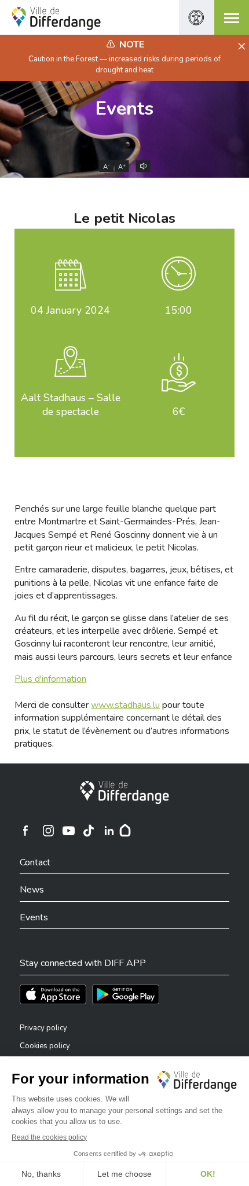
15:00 (178, 310)
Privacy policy (43, 1028)
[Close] (240, 47)
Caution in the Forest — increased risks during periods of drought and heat (124, 64)
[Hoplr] (125, 831)
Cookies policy (45, 1046)
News (32, 889)
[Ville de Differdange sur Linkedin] (109, 831)
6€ (179, 411)
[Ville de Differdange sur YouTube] (68, 831)
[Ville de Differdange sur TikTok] (88, 831)
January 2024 (70, 310)
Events (124, 108)
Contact (35, 862)
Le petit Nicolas (124, 218)
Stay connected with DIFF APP (83, 963)
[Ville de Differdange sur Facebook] (25, 831)
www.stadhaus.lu (125, 705)
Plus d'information (50, 679)
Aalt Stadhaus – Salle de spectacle (70, 405)
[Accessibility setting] (196, 17)
